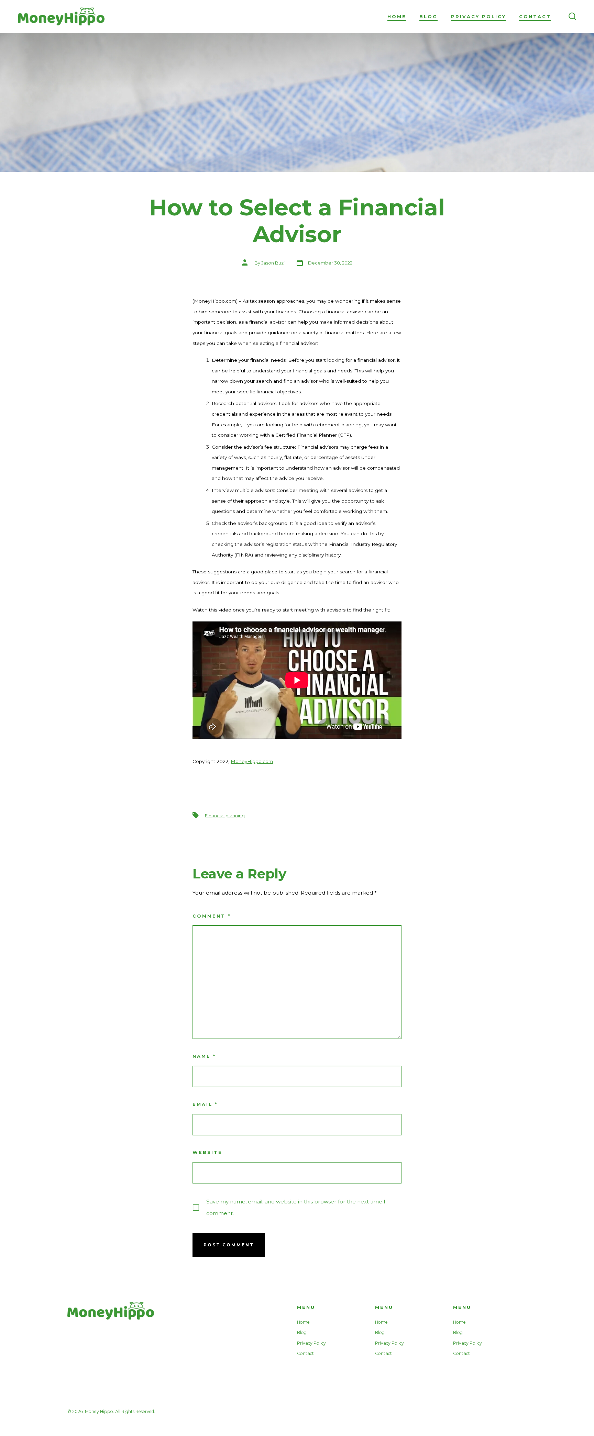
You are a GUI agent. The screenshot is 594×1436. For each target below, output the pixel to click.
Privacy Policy (478, 16)
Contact (535, 16)
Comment (211, 916)
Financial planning (225, 815)
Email (205, 1104)
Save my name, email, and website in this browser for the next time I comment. (295, 1207)
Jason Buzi (273, 263)
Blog (428, 16)
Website (207, 1152)
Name (204, 1056)
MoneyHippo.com (252, 761)
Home (396, 16)
